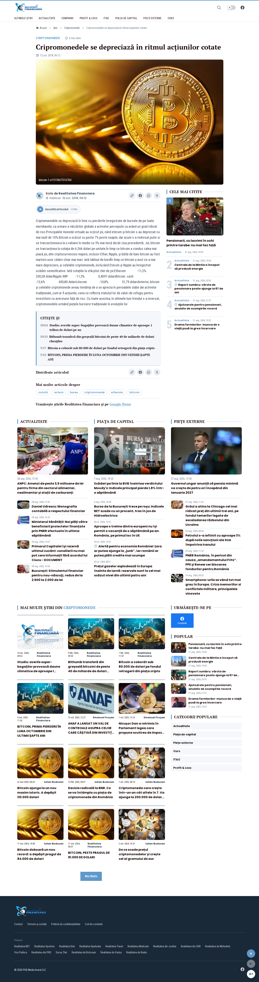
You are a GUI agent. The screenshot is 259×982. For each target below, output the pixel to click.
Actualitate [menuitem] (47, 18)
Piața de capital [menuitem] (126, 18)
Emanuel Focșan (103, 717)
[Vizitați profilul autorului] (39, 195)
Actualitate (173, 252)
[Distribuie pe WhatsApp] (148, 195)
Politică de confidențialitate (65, 924)
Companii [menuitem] (67, 18)
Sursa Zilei (61, 952)
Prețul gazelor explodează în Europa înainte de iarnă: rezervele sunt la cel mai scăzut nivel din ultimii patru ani (127, 571)
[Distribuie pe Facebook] (140, 195)
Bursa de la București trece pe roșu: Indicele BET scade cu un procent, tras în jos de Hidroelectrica (129, 511)
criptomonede (94, 392)
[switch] (231, 7)
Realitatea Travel (114, 946)
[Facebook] (242, 7)
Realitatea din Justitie (164, 946)
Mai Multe (91, 876)
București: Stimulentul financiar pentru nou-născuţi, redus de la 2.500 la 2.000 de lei (57, 575)
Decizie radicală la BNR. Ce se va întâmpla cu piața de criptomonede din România (90, 792)
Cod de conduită (94, 924)
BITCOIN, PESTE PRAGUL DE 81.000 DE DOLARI (89, 855)
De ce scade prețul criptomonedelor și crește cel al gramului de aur (139, 854)
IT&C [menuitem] (106, 18)
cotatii (43, 392)
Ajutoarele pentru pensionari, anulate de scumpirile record (198, 306)
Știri (55, 27)
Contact (18, 924)
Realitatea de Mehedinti (217, 946)
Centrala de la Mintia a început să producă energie (197, 267)
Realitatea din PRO (41, 952)
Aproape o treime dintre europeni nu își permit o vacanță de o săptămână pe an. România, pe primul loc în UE (126, 531)
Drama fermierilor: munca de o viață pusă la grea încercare (197, 326)
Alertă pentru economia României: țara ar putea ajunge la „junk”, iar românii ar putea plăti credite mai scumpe (128, 551)
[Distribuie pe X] (157, 195)
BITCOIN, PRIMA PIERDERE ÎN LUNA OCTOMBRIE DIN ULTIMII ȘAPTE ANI (99, 357)
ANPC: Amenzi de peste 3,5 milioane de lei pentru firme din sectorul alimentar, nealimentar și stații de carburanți (50, 488)
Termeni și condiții (37, 924)
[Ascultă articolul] (251, 953)
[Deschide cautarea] (219, 7)
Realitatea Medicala (138, 946)
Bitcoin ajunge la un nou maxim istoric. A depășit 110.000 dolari (36, 792)
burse (74, 392)
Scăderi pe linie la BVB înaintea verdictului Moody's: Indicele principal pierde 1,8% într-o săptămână (129, 488)
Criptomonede (72, 27)
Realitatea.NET (22, 946)
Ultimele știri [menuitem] (23, 18)
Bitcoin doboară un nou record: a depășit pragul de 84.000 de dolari (39, 854)
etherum (117, 392)
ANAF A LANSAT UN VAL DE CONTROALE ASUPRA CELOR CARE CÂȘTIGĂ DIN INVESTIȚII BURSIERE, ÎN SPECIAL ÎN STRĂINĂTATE (91, 732)
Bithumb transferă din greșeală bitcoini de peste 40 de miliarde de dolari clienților (101, 338)
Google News (120, 404)
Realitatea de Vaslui (111, 952)
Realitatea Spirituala (90, 946)
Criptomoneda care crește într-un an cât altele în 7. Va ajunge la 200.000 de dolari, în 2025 (141, 795)
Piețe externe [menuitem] (152, 18)
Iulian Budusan (54, 782)
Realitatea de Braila (136, 952)
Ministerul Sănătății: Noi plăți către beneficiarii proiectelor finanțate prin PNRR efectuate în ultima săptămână (59, 529)
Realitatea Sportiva (44, 946)
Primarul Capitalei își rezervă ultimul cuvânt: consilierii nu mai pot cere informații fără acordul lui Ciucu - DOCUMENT (59, 553)
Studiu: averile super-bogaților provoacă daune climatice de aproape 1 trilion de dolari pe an (100, 327)
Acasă (43, 27)
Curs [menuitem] (171, 18)
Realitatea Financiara (77, 193)
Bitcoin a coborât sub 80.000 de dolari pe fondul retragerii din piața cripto (101, 348)
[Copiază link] (132, 195)
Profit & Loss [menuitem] (89, 18)
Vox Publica (20, 952)
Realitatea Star (67, 946)
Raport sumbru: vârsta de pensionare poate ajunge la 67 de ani (198, 288)
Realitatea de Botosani (84, 952)
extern (59, 392)
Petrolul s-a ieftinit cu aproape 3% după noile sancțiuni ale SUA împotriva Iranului (212, 540)
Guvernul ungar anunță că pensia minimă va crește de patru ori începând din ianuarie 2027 (204, 488)
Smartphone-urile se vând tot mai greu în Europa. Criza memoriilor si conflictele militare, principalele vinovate (213, 587)
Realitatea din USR (191, 946)
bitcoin (135, 392)
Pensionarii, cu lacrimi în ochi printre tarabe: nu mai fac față (191, 242)
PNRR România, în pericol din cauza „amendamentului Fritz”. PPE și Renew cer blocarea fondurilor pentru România (211, 562)
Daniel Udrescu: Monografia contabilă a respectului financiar (58, 508)
